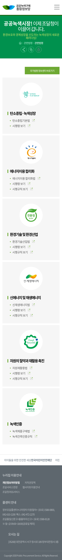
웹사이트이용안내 (31, 487)
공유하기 (24, 49)
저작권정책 (30, 482)
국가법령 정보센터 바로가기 (42, 70)
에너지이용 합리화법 (23, 178)
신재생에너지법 (21, 305)
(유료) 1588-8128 (41, 519)
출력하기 (38, 50)
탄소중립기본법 (21, 120)
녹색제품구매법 (21, 431)
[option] (28, 460)
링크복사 (31, 50)
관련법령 (28, 43)
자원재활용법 (19, 368)
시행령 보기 (18, 126)
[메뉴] (57, 7)
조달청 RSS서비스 (11, 492)
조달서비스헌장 (10, 487)
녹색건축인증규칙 (22, 436)
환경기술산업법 (21, 241)
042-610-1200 (8, 514)
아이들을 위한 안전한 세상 (28, 460)
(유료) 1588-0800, (46, 510)
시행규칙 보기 (20, 189)
